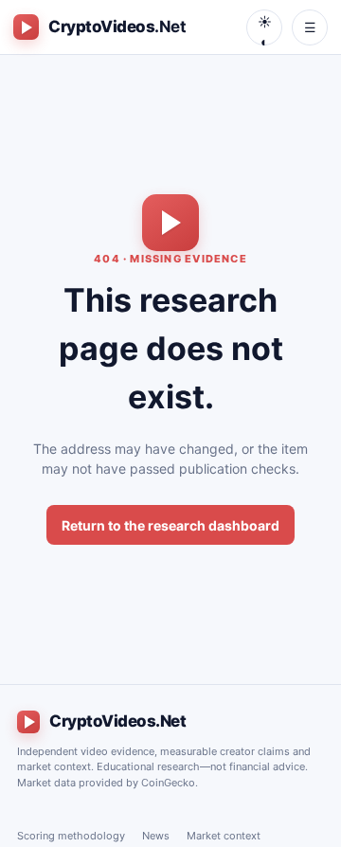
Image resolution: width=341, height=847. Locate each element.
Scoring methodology (71, 835)
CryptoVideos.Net (117, 721)
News (156, 835)
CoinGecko (168, 782)
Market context (223, 835)
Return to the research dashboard (170, 525)
